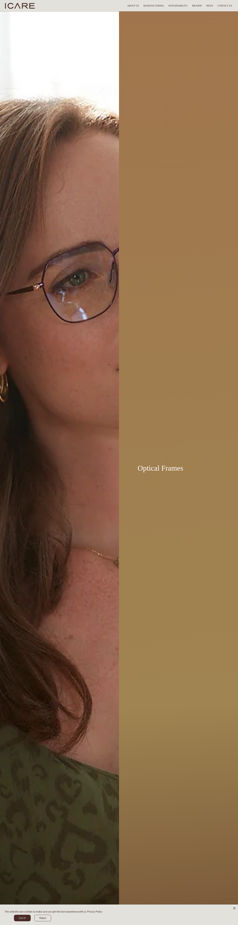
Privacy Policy (94, 911)
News (209, 5)
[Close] (234, 908)
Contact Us (224, 5)
